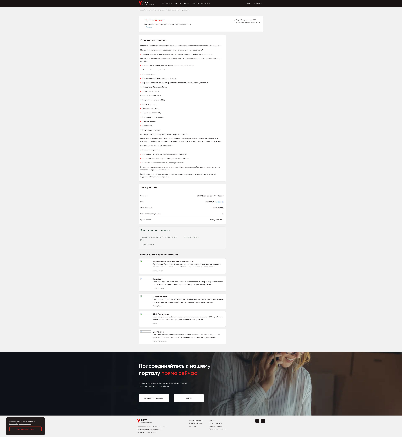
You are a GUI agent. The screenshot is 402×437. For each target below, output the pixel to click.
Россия (149, 27)
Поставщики (167, 3)
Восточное (158, 332)
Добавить (258, 3)
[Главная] (146, 5)
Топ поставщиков (215, 423)
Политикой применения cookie (20, 424)
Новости (212, 420)
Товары (186, 3)
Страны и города (215, 426)
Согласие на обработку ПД (147, 432)
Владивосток (162, 341)
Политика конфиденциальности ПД (149, 429)
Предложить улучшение (217, 429)
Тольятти (160, 306)
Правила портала (195, 420)
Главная (141, 10)
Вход (248, 3)
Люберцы (161, 288)
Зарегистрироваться (153, 398)
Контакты (192, 426)
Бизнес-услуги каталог (201, 3)
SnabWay (157, 279)
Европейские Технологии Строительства (173, 261)
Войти (189, 398)
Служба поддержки (196, 423)
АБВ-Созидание (161, 314)
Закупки (177, 3)
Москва (160, 271)
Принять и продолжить (25, 429)
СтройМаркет (160, 296)
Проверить (219, 202)
